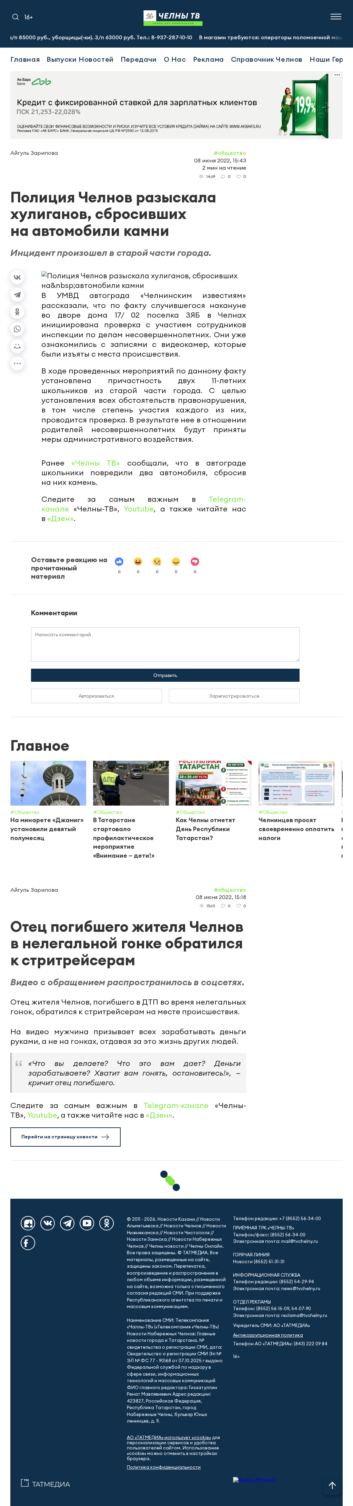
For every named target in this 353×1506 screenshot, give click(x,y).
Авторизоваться (96, 696)
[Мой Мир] (17, 346)
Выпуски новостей (80, 59)
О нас (175, 59)
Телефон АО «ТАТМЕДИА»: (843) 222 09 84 (280, 1343)
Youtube (139, 508)
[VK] (47, 1223)
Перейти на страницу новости (59, 1137)
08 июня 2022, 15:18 (221, 897)
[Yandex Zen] (28, 1223)
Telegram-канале (176, 1105)
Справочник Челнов (267, 59)
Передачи (139, 59)
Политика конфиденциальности (164, 1467)
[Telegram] (17, 294)
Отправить (165, 675)
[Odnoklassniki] (106, 1223)
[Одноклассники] (17, 312)
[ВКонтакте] (17, 277)
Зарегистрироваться (234, 696)
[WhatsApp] (17, 329)
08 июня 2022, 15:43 (220, 160)
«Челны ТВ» (95, 463)
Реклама (208, 59)
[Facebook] (28, 1243)
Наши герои (331, 59)
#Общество (230, 152)
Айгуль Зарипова (34, 152)
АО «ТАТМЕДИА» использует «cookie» (169, 1437)
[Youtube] (87, 1223)
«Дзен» (60, 518)
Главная (25, 59)
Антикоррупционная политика (268, 1335)
